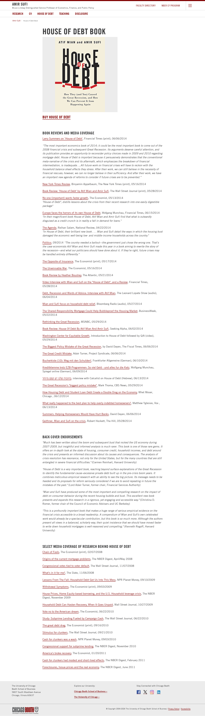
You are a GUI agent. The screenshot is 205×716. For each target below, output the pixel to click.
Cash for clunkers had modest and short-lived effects (73, 660)
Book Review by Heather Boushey (61, 275)
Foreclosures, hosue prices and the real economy (70, 667)
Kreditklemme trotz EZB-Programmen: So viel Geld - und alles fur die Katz (85, 367)
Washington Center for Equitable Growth (65, 335)
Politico (46, 242)
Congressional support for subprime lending (67, 646)
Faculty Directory (146, 5)
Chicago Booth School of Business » (90, 691)
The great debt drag (53, 625)
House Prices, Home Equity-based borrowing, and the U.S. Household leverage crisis (91, 593)
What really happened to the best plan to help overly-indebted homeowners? (86, 403)
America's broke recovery (56, 653)
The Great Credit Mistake (57, 353)
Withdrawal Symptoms (55, 586)
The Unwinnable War (54, 268)
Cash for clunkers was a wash (59, 639)
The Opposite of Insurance (57, 261)
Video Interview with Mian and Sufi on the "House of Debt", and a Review (85, 282)
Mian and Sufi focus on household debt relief (68, 303)
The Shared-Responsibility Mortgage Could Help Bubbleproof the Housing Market (89, 310)
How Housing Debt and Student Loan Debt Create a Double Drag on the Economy (89, 392)
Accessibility (185, 709)
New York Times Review (56, 184)
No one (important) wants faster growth (65, 197)
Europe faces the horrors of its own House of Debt (71, 212)
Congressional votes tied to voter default (65, 565)
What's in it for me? (53, 572)
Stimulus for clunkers (55, 632)
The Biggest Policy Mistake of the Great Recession (71, 346)
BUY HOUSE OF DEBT (56, 117)
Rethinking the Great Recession (60, 321)
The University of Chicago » (86, 697)
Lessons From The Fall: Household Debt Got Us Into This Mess (79, 579)
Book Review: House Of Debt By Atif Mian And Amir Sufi (75, 328)
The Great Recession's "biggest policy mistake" (69, 385)
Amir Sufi (16, 20)
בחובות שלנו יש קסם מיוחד (56, 378)
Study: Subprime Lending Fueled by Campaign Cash (72, 618)
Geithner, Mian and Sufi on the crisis (64, 420)
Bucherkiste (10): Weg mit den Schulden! (66, 360)
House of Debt (45, 13)
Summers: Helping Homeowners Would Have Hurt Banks (75, 414)
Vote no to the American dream (60, 611)
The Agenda (49, 227)
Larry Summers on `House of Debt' (62, 138)
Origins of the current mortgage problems (66, 558)
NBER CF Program (171, 5)
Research (17, 13)
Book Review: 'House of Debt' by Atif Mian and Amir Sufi (75, 191)
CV (30, 13)
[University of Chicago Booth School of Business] (25, 710)
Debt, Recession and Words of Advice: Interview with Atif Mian (78, 293)
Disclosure (81, 13)
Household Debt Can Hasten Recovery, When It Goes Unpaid (77, 604)
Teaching (64, 13)
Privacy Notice (173, 709)
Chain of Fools (50, 552)
